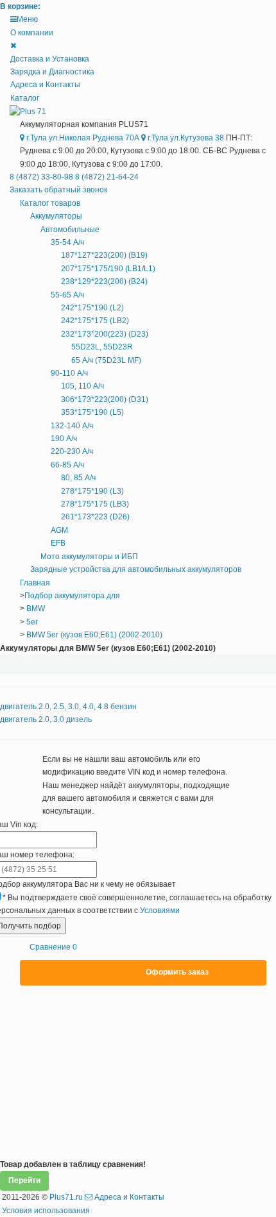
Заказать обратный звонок (58, 189)
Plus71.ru (66, 1197)
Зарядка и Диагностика (52, 71)
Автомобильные (69, 229)
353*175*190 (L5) (92, 412)
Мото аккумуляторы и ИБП (89, 556)
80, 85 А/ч (78, 477)
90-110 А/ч (69, 373)
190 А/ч (64, 438)
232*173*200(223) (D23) (104, 334)
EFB (58, 543)
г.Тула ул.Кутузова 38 (185, 137)
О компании (31, 32)
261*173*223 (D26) (95, 516)
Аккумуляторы (56, 216)
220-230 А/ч (72, 451)
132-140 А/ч (72, 425)
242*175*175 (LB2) (95, 320)
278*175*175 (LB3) (95, 503)
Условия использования (46, 1210)
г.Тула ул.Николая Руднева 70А (81, 137)
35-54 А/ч (67, 242)
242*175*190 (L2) (92, 307)
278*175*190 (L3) (92, 491)
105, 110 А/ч (82, 386)
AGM (59, 530)
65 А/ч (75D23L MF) (106, 360)
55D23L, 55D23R (102, 346)
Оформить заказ (177, 972)
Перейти (24, 1180)
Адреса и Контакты (45, 84)
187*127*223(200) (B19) (104, 255)
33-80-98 (42, 176)
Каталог (24, 98)
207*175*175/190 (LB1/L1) (108, 268)
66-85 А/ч (67, 464)
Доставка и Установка (49, 59)
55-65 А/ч (67, 294)
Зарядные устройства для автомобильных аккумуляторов (135, 569)
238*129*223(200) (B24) (104, 281)
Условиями (160, 910)
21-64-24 (107, 176)
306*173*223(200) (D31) (104, 399)
